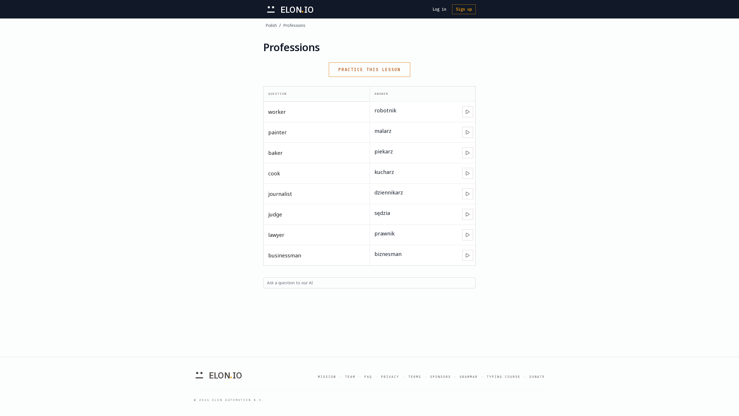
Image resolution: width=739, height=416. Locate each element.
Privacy (390, 377)
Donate (537, 377)
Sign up (464, 9)
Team (350, 377)
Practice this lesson (369, 69)
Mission (327, 377)
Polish (271, 25)
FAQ (368, 377)
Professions (294, 25)
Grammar (469, 377)
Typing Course (503, 377)
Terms (414, 377)
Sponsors (440, 377)
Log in (439, 9)
